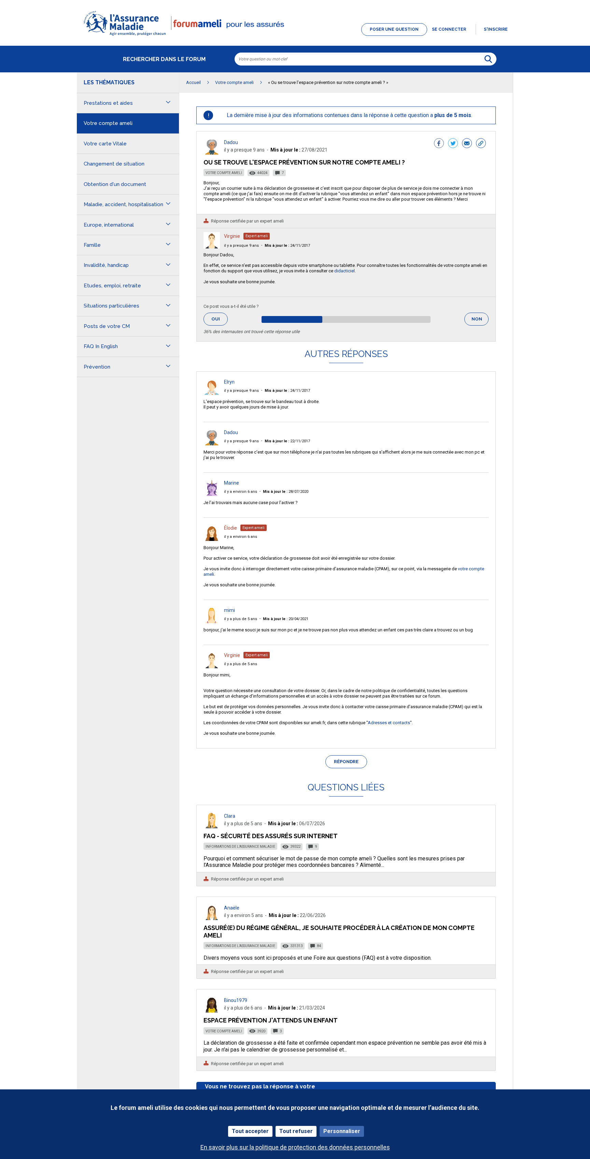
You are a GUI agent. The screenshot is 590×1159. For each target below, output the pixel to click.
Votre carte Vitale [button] (105, 144)
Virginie (232, 236)
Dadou (231, 142)
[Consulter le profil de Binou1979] (211, 1010)
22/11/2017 (287, 441)
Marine (231, 483)
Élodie (230, 528)
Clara (229, 816)
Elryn (229, 382)
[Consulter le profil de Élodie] (211, 539)
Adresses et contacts (389, 722)
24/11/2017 (287, 245)
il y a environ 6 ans (240, 491)
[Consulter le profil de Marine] (211, 494)
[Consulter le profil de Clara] (211, 826)
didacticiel (344, 270)
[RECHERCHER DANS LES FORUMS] (488, 59)
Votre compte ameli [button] (108, 123)
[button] (295, 36)
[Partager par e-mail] (467, 144)
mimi (229, 610)
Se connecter (449, 29)
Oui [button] (219, 318)
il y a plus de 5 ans (240, 619)
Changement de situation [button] (114, 164)
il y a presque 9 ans (241, 245)
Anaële (231, 908)
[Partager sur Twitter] (453, 144)
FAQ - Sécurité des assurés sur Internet (270, 836)
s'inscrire (496, 29)
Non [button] (480, 321)
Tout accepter (250, 1131)
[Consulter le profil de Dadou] (211, 152)
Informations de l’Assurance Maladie (240, 846)
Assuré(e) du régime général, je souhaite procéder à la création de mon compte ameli (339, 931)
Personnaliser (341, 1131)
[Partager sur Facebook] (439, 144)
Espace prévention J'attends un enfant (270, 1020)
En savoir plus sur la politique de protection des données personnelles (295, 1147)
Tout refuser (296, 1131)
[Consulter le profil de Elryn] (211, 393)
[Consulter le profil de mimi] (211, 621)
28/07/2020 (285, 491)
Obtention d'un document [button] (115, 184)
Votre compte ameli (224, 173)
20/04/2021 (285, 619)
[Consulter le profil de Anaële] (211, 918)
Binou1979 (235, 1000)
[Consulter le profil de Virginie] (211, 246)
